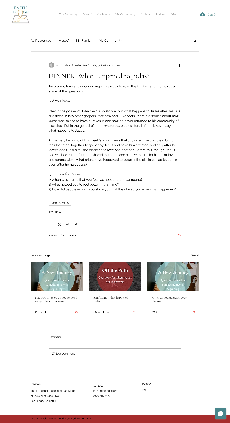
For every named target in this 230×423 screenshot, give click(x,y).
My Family (84, 40)
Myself (64, 40)
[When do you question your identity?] (173, 276)
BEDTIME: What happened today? (110, 299)
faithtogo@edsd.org (105, 390)
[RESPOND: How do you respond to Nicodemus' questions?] (57, 276)
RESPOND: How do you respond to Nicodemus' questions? (56, 299)
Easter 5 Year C (60, 202)
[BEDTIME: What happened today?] (115, 276)
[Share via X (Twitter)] (59, 224)
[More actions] (179, 65)
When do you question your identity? (169, 299)
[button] (195, 40)
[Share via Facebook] (50, 224)
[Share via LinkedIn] (68, 224)
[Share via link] (76, 224)
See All (195, 255)
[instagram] (144, 390)
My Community (110, 40)
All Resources (41, 40)
